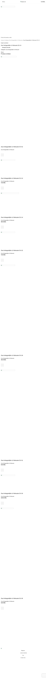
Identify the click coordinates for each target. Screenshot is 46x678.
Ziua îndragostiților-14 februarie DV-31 (12, 460)
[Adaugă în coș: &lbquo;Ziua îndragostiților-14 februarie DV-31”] (2, 470)
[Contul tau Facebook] (4, 52)
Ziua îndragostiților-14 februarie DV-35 (12, 598)
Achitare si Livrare (5, 642)
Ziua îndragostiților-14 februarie (15, 40)
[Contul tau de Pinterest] (7, 52)
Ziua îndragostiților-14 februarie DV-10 (12, 178)
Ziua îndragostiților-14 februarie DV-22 (12, 250)
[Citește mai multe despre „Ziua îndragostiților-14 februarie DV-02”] (2, 154)
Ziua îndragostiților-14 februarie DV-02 (12, 147)
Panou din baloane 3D (28, 619)
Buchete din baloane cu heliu (7, 619)
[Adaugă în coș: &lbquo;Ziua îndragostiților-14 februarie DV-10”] (2, 188)
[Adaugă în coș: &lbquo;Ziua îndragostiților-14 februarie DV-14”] (2, 227)
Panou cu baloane (5, 628)
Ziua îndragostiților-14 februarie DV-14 (12, 217)
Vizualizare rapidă (2, 157)
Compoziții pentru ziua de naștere (8, 622)
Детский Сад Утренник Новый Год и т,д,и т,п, (33, 622)
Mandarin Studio (23, 645)
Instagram (26, 639)
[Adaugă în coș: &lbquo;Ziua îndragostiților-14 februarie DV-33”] (2, 503)
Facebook (26, 637)
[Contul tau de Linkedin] (8, 52)
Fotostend (3, 630)
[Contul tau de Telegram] (10, 52)
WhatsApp (26, 644)
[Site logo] (23, 1)
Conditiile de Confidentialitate (7, 639)
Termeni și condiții (5, 637)
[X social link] (6, 52)
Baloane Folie (27, 626)
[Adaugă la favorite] (2, 151)
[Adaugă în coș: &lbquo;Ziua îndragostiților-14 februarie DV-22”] (2, 260)
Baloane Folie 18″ (27, 628)
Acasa (2, 40)
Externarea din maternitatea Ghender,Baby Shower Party (10, 625)
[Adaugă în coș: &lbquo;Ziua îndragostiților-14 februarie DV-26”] (2, 365)
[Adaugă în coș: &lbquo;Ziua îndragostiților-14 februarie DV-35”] (2, 608)
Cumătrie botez (4, 632)
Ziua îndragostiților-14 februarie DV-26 (12, 355)
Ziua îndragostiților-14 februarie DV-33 (12, 493)
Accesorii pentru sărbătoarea (30, 631)
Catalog (6, 40)
